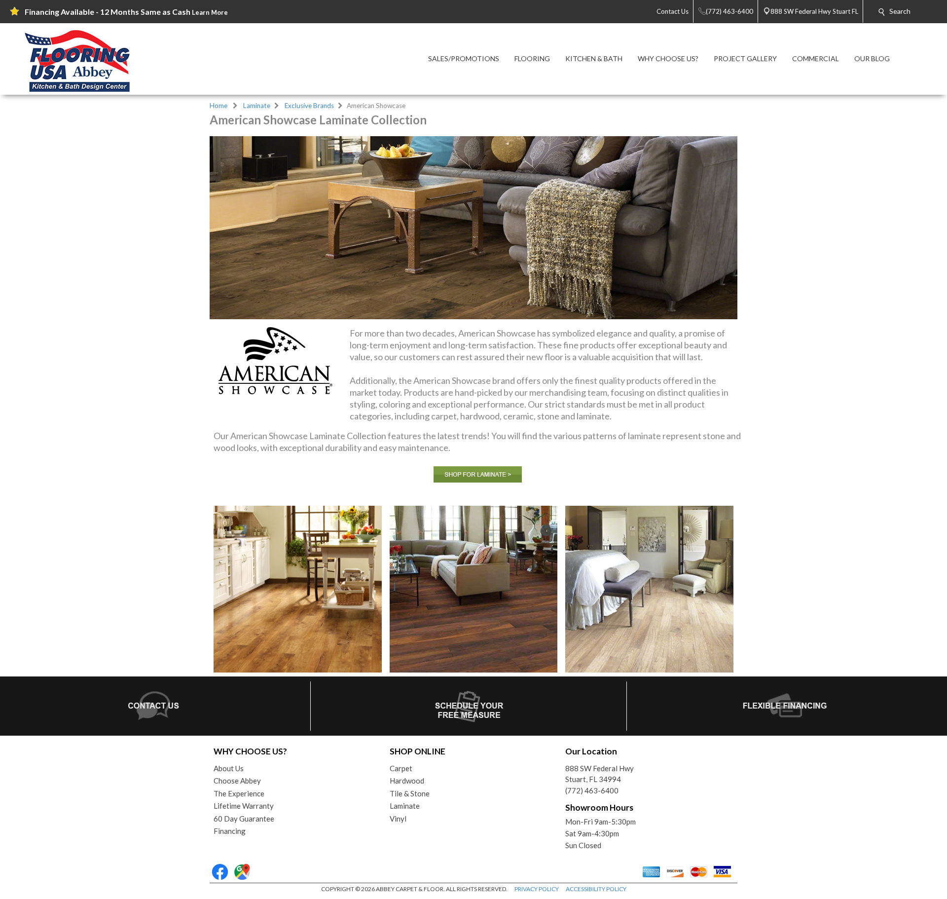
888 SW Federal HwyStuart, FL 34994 (599, 774)
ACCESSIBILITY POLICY (596, 889)
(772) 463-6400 (592, 790)
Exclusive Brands (309, 106)
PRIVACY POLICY (536, 889)
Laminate (256, 106)
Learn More (210, 12)
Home (218, 106)
